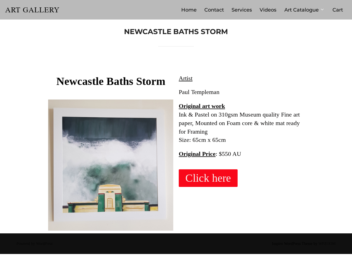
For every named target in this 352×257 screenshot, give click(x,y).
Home (189, 10)
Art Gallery (32, 9)
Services (242, 10)
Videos (268, 10)
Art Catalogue (301, 10)
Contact (214, 10)
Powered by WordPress (34, 244)
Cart (337, 10)
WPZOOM (327, 244)
